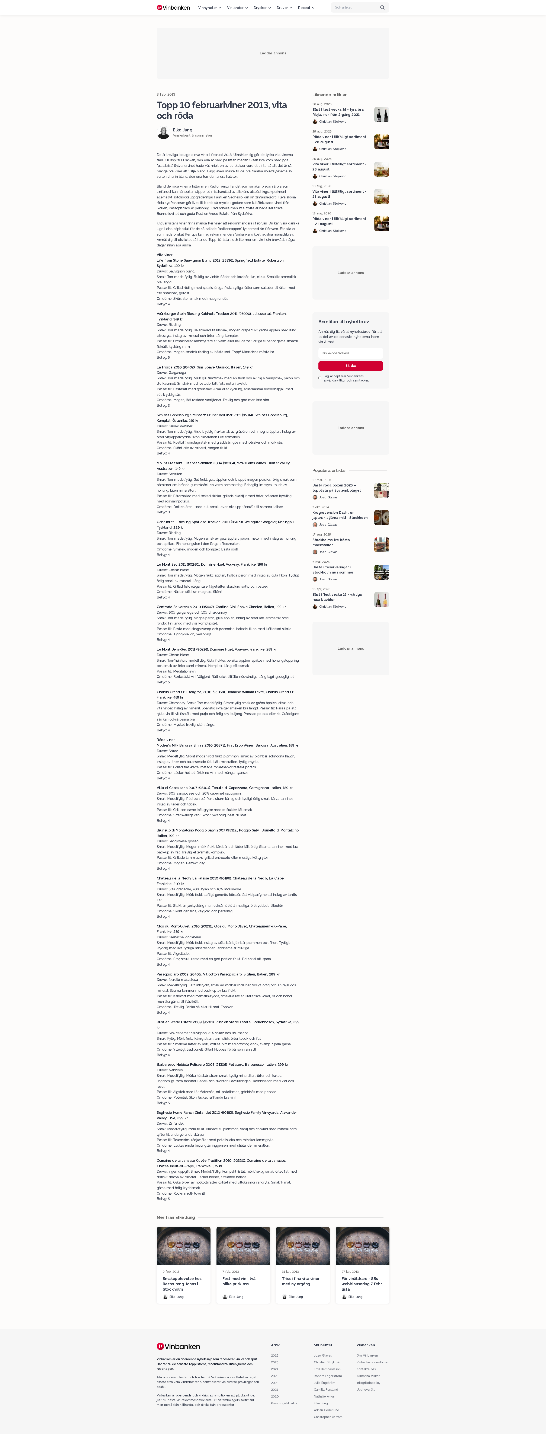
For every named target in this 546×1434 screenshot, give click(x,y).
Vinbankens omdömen (373, 1362)
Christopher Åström (328, 1417)
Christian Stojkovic (327, 1362)
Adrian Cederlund (326, 1410)
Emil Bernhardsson (327, 1369)
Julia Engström (324, 1383)
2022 (274, 1383)
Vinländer (235, 8)
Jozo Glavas (323, 1355)
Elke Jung (321, 1403)
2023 (274, 1376)
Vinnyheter (207, 8)
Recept (304, 8)
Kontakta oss (366, 1369)
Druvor (282, 8)
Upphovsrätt (366, 1389)
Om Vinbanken (367, 1355)
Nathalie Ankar (324, 1396)
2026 (274, 1355)
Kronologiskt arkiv (284, 1403)
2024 (274, 1369)
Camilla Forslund (326, 1389)
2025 (274, 1362)
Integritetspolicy (368, 1383)
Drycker (260, 8)
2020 (275, 1396)
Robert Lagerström (328, 1376)
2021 (274, 1389)
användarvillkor (335, 380)
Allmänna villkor (368, 1376)
